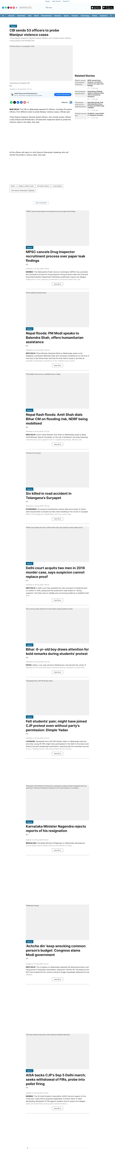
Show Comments (41, 203)
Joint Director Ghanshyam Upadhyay (23, 190)
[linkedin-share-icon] (21, 103)
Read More (57, 284)
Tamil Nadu (21, 16)
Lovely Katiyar (57, 186)
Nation (13, 186)
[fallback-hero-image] (81, 83)
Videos (94, 16)
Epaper (47, 1)
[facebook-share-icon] (18, 103)
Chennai (11, 16)
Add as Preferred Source (63, 94)
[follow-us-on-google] (71, 102)
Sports (66, 16)
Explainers (104, 16)
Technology (85, 16)
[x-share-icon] (14, 103)
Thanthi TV (66, 1)
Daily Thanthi (56, 1)
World (36, 16)
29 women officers (43, 186)
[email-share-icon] (24, 103)
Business (57, 16)
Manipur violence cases (26, 186)
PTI (11, 86)
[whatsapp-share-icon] (11, 103)
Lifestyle (74, 16)
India (29, 16)
